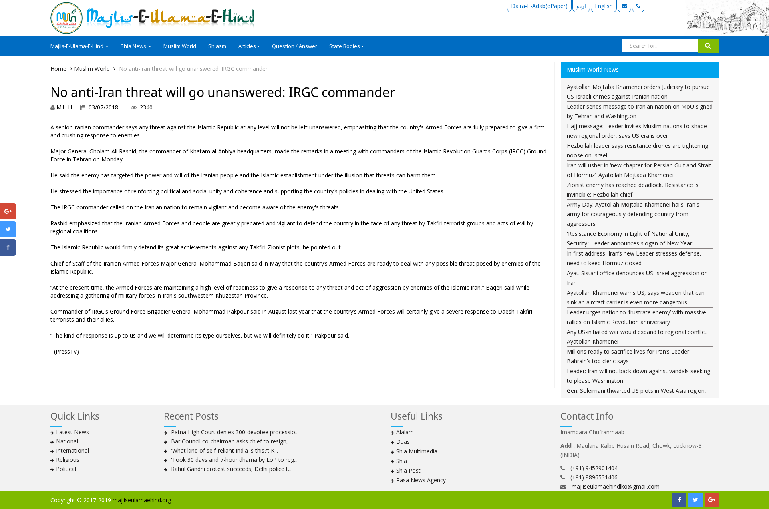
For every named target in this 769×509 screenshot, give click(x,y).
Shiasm (217, 46)
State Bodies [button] (344, 46)
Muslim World (179, 46)
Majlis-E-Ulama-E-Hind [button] (77, 46)
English (604, 6)
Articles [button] (247, 46)
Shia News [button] (134, 46)
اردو (581, 6)
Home (58, 68)
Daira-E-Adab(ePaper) (539, 6)
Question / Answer (294, 46)
